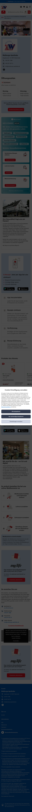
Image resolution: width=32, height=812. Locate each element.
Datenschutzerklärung (6, 407)
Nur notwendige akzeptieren (16, 416)
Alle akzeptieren (16, 411)
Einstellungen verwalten (16, 421)
